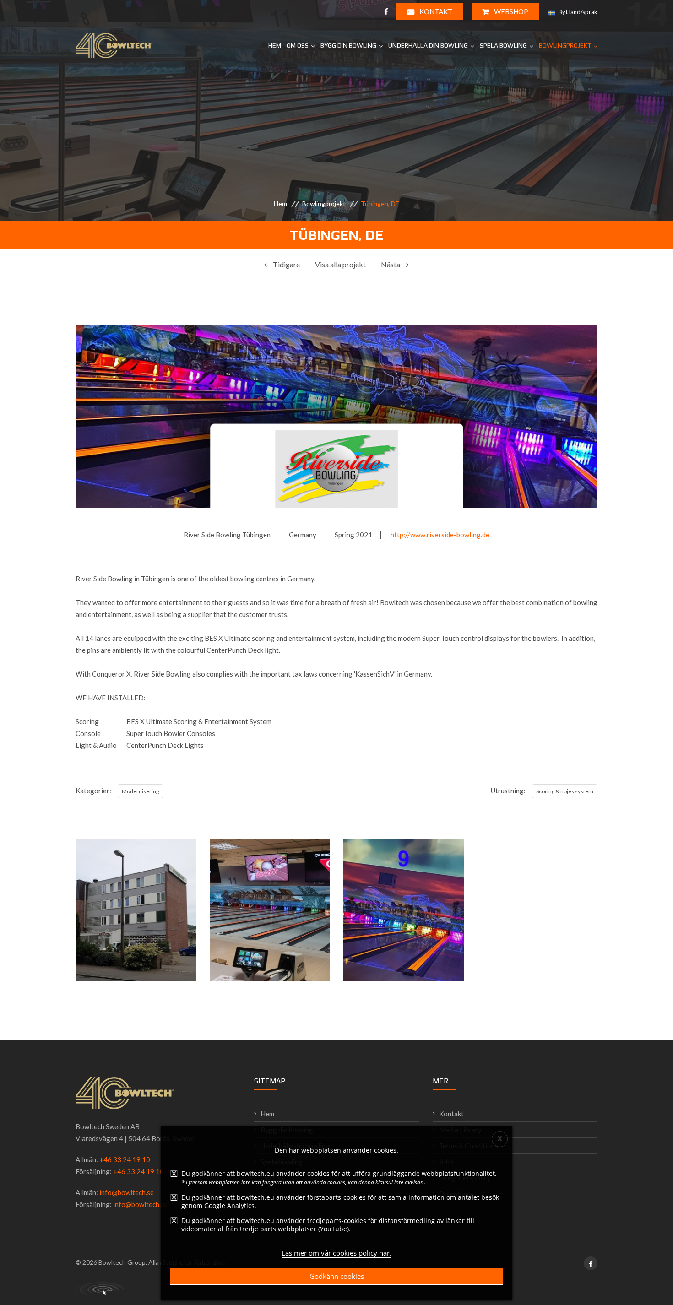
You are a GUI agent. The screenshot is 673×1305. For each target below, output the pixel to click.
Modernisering (140, 791)
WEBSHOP (510, 11)
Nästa (391, 264)
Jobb (446, 1162)
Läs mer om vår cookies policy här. (336, 1252)
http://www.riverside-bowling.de (440, 535)
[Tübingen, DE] (135, 952)
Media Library (460, 1130)
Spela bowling (503, 45)
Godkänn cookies (336, 1276)
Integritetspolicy (465, 1178)
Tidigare (285, 264)
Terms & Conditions (468, 1146)
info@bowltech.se (126, 1192)
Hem (274, 45)
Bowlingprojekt (565, 45)
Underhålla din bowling (428, 45)
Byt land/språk (577, 12)
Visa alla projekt (340, 264)
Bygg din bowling (348, 45)
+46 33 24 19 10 (124, 1159)
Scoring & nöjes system (564, 791)
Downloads (456, 1194)
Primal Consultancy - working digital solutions (100, 1289)
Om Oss (298, 45)
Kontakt (435, 11)
